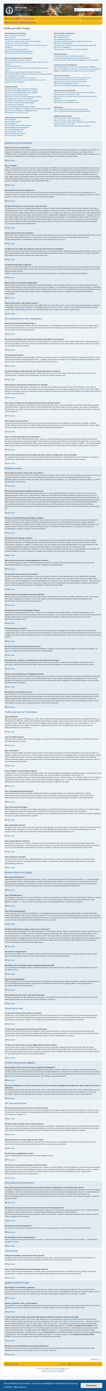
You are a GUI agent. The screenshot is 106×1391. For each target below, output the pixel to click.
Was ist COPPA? (10, 37)
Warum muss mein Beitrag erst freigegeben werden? (21, 110)
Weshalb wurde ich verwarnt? (14, 104)
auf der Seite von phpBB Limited (28, 1294)
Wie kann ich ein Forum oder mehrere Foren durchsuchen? (72, 77)
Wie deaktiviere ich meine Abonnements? (67, 102)
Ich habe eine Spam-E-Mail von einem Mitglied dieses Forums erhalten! (76, 60)
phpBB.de (8, 393)
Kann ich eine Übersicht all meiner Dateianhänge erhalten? (72, 111)
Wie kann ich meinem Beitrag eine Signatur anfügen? (21, 92)
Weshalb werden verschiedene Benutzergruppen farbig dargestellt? (75, 45)
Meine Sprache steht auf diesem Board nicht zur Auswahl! (23, 72)
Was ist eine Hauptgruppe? (62, 47)
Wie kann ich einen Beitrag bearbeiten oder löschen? (21, 91)
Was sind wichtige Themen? (13, 131)
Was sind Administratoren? (62, 35)
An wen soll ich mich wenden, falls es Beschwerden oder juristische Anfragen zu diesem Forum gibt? (75, 123)
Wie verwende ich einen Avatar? (15, 76)
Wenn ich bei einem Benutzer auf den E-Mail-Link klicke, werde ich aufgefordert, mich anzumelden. (25, 81)
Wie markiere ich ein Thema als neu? (16, 112)
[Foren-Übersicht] (9, 9)
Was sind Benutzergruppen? (63, 39)
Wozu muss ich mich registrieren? (15, 35)
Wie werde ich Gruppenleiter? (63, 43)
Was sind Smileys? (11, 123)
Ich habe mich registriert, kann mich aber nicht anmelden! (23, 41)
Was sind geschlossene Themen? (15, 133)
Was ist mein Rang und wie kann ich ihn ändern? (20, 78)
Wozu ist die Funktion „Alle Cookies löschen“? (19, 53)
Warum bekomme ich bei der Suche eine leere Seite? (70, 81)
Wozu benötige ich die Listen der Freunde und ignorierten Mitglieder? (75, 67)
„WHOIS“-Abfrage (69, 1321)
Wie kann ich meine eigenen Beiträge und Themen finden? (72, 85)
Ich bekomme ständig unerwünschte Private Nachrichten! (72, 58)
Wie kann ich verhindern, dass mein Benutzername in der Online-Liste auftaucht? (27, 63)
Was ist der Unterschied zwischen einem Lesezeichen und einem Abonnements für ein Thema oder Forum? (74, 93)
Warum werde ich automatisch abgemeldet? (18, 51)
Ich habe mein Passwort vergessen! (16, 49)
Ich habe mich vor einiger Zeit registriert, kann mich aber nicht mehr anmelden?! (26, 46)
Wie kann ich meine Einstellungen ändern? (18, 60)
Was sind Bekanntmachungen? (14, 129)
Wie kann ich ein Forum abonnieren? (65, 100)
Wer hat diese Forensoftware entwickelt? (67, 118)
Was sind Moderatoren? (61, 37)
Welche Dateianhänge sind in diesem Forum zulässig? (71, 109)
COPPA (26, 210)
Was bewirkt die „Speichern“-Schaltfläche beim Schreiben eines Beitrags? (28, 108)
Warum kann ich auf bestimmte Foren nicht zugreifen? (22, 100)
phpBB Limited (89, 391)
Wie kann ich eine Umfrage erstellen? (16, 95)
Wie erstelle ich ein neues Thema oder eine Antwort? (21, 89)
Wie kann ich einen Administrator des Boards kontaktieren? (72, 126)
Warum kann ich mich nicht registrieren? (17, 39)
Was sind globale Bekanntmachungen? (17, 127)
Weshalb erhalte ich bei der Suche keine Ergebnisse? (70, 79)
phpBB (46, 1368)
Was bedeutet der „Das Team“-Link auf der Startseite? (71, 49)
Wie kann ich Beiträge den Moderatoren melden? (20, 106)
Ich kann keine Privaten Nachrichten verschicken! (69, 56)
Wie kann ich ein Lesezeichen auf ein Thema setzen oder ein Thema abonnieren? (75, 97)
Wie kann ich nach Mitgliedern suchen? (66, 83)
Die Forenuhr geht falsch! (13, 66)
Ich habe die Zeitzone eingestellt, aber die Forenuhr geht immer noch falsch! (26, 69)
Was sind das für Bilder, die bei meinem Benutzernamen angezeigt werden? (28, 74)
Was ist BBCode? (10, 119)
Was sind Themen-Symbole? (14, 135)
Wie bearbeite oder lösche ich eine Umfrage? (19, 99)
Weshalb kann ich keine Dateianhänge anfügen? (20, 102)
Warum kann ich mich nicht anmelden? (17, 43)
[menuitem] (18, 18)
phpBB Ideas (9, 1308)
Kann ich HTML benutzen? (13, 121)
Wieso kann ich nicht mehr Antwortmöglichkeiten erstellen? (23, 96)
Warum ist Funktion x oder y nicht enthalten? (68, 120)
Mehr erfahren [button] (20, 1387)
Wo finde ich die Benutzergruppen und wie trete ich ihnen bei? (73, 41)
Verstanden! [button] (91, 1385)
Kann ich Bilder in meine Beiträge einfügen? (18, 125)
